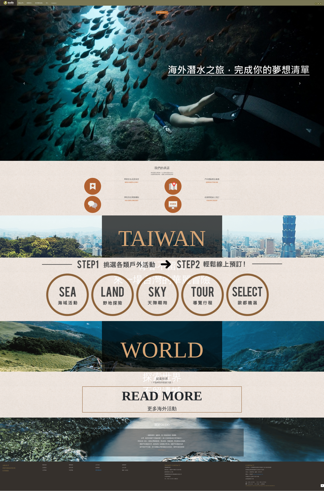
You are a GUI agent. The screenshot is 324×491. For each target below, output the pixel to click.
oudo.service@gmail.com (258, 474)
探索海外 (29, 3)
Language (53, 3)
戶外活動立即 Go (161, 12)
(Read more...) (162, 450)
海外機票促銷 (38, 3)
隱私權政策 (98, 470)
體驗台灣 (20, 3)
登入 (47, 3)
